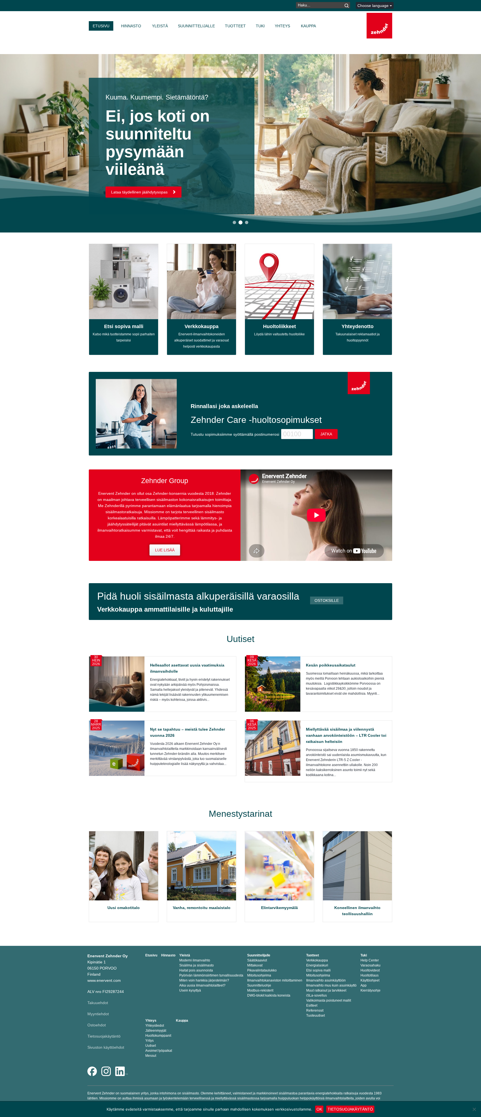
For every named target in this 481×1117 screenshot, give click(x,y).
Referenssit (314, 1010)
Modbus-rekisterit (260, 990)
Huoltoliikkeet (279, 326)
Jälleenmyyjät (155, 1031)
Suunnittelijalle (196, 26)
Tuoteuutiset (315, 1015)
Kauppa (308, 26)
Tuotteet (235, 26)
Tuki (260, 26)
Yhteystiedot (154, 1026)
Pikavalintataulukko (262, 970)
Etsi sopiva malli (123, 326)
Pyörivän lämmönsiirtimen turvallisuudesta (211, 975)
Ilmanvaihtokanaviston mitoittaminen (274, 980)
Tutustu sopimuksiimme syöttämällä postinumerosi (235, 434)
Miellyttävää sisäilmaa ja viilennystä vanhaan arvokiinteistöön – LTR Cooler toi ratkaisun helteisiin (346, 735)
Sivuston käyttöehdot (105, 1047)
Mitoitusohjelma (259, 975)
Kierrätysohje (370, 990)
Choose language (373, 5)
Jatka (326, 434)
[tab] (234, 222)
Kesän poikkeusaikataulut (330, 665)
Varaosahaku (370, 965)
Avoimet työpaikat (158, 1051)
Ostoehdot (96, 1025)
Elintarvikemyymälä (279, 907)
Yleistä (160, 26)
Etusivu (101, 26)
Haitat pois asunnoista (196, 970)
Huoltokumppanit (158, 1036)
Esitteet (311, 1005)
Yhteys (282, 26)
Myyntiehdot (98, 1014)
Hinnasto (131, 26)
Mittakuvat (254, 965)
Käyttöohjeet (369, 980)
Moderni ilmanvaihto (194, 960)
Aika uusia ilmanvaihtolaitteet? (202, 985)
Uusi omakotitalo (123, 907)
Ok (319, 1109)
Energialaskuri (317, 965)
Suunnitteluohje (259, 985)
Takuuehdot (97, 1002)
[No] (474, 1109)
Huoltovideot (370, 970)
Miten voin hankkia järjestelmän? (204, 980)
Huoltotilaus (369, 975)
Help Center (369, 960)
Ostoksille (327, 600)
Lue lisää (165, 550)
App (363, 985)
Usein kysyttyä (190, 990)
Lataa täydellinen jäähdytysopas (140, 192)
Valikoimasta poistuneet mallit (328, 1000)
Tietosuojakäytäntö (104, 1036)
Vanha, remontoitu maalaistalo (201, 907)
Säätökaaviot (257, 960)
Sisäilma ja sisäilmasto (196, 965)
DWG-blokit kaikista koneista (268, 995)
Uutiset (150, 1046)
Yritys (149, 1041)
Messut (150, 1056)
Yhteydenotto (358, 326)
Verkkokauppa (202, 326)
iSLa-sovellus (316, 995)
